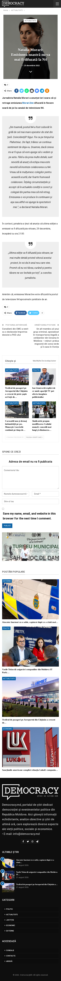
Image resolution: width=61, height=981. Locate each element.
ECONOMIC (7, 729)
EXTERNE (7, 581)
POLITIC (36, 370)
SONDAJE (10, 950)
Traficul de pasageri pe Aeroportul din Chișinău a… (37, 884)
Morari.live (28, 103)
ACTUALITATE (30, 21)
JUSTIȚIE (10, 920)
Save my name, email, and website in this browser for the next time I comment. (29, 516)
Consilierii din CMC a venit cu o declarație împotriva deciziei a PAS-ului (15, 332)
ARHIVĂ (9, 961)
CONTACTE (10, 956)
